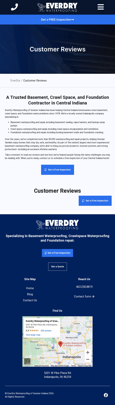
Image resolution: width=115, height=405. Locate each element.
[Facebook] (106, 395)
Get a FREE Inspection (56, 19)
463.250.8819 (84, 286)
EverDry (15, 80)
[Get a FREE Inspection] (72, 19)
